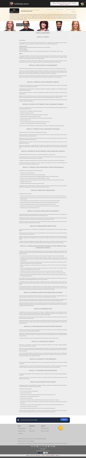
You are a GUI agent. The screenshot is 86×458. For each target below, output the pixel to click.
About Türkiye (32, 430)
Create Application (21, 428)
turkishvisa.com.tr (39, 450)
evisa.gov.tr (28, 16)
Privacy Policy (47, 316)
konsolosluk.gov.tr (48, 16)
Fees (30, 428)
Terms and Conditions (43, 448)
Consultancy (20, 433)
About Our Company (45, 430)
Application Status (21, 430)
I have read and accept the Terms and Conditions (28, 419)
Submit (64, 419)
